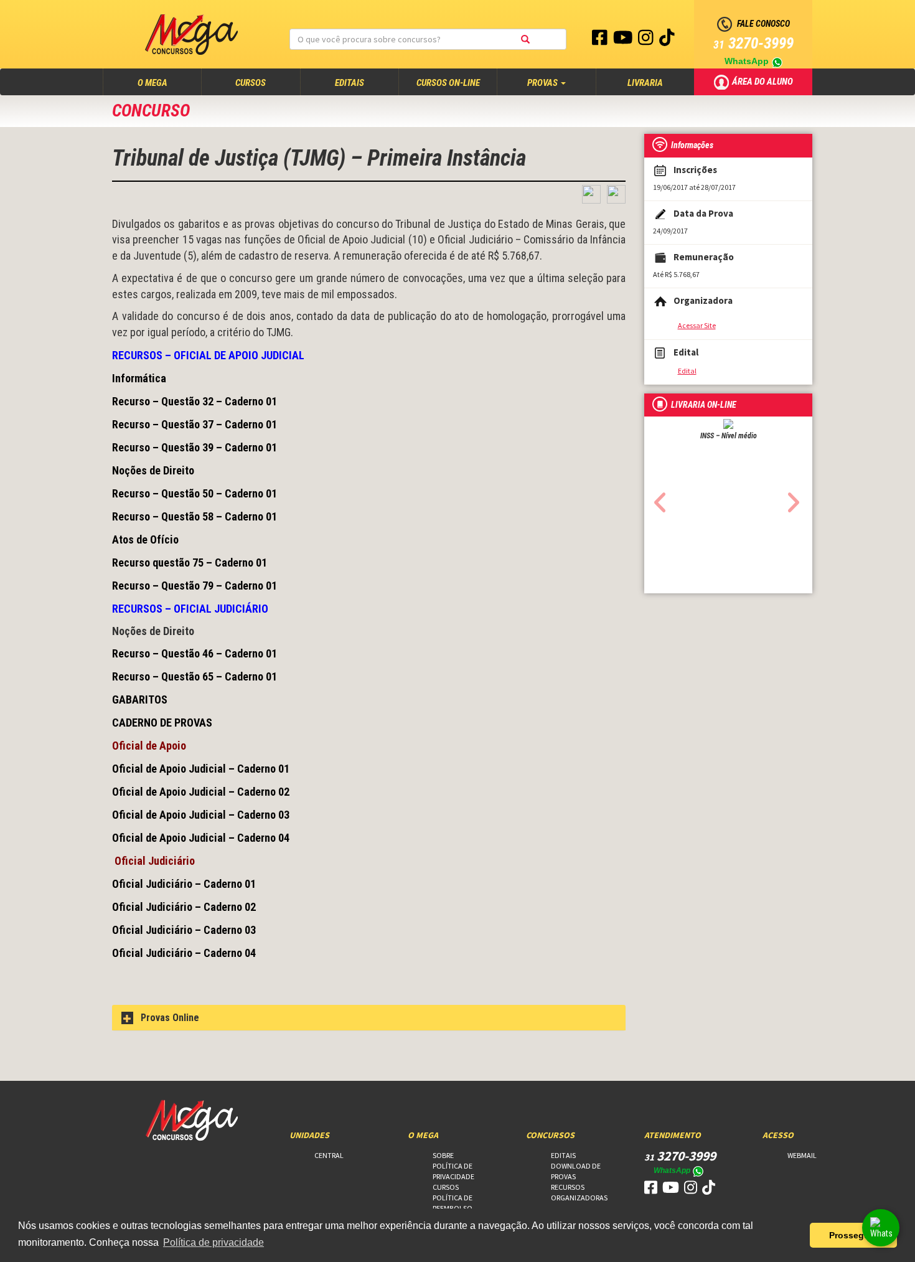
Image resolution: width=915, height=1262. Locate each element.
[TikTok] (667, 40)
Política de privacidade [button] (213, 1242)
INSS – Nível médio (728, 435)
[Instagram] (646, 40)
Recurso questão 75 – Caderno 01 (189, 562)
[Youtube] (624, 40)
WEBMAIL (802, 1155)
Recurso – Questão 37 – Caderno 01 (194, 424)
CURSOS (250, 82)
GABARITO (136, 699)
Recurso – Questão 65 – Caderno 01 (194, 676)
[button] (657, 499)
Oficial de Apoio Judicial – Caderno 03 (200, 814)
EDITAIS (349, 82)
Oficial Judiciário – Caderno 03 (184, 929)
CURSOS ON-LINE (448, 82)
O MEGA (164, 82)
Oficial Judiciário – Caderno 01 (184, 883)
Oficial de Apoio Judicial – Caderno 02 (200, 791)
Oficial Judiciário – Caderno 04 (184, 952)
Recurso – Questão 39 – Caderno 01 (194, 447)
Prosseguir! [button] (853, 1235)
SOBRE (443, 1155)
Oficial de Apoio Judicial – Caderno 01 (200, 768)
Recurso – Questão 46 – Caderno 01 (194, 653)
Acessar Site (697, 325)
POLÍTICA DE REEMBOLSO (452, 1203)
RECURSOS (567, 1187)
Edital (687, 370)
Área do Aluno (763, 81)
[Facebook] (600, 40)
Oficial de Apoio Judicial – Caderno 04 (200, 837)
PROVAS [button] (543, 82)
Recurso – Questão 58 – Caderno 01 (194, 516)
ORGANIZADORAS (579, 1197)
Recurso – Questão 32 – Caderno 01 (194, 401)
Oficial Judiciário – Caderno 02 (184, 906)
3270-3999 (753, 43)
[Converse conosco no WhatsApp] (880, 1227)
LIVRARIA (645, 82)
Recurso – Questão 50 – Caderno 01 (194, 493)
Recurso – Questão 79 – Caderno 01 (194, 585)
